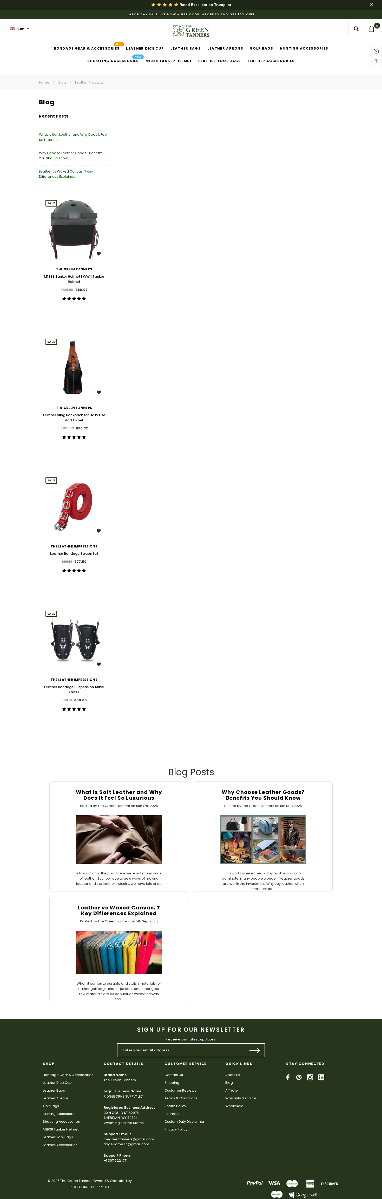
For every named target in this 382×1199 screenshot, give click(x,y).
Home (44, 82)
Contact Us (173, 1074)
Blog (62, 82)
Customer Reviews (180, 1090)
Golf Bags (51, 1106)
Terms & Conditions (180, 1098)
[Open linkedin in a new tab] (321, 1077)
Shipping (171, 1082)
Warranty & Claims (241, 1098)
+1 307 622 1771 (115, 1160)
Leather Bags (54, 1090)
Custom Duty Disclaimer (184, 1121)
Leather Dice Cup (57, 1082)
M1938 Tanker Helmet (60, 1129)
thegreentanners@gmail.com (129, 1139)
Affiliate (231, 1090)
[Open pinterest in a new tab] (299, 1077)
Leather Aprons (56, 1098)
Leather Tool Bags (58, 1137)
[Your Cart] (373, 29)
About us (232, 1074)
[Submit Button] (255, 1050)
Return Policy (175, 1106)
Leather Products (89, 82)
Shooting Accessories (61, 1121)
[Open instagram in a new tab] (310, 1077)
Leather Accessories (60, 1144)
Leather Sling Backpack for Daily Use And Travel (74, 418)
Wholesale (234, 1106)
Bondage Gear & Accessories (68, 1074)
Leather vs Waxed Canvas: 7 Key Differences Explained (66, 174)
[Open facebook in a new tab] (288, 1077)
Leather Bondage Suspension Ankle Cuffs (74, 689)
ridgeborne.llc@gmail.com (126, 1144)
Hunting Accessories (60, 1113)
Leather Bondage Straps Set (74, 553)
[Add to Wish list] (99, 253)
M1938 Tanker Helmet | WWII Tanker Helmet (74, 279)
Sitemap (171, 1113)
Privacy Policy (175, 1129)
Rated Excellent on (205, 5)
